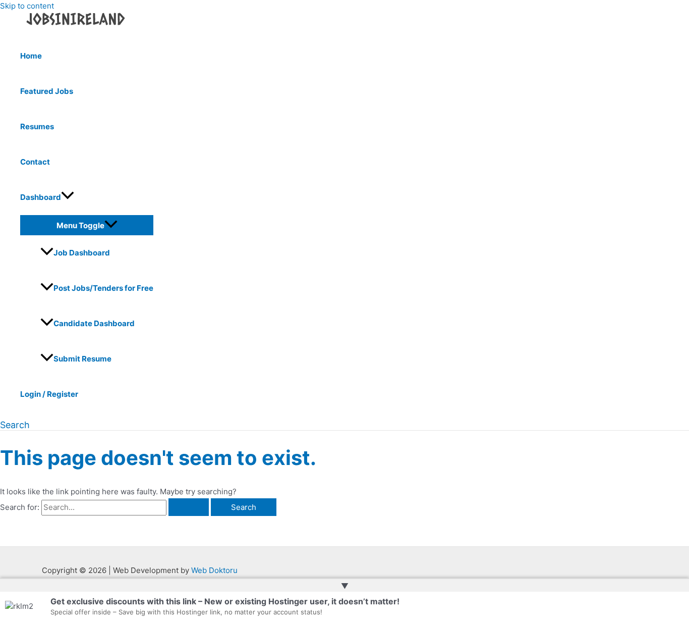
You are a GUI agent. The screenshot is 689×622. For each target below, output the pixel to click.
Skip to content (27, 6)
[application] (67, 197)
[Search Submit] (188, 507)
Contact (35, 162)
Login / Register (49, 394)
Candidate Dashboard (94, 323)
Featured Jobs (46, 91)
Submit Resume (82, 359)
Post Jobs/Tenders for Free (103, 288)
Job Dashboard (81, 252)
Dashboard (40, 197)
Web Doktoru (214, 570)
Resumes (37, 126)
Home (31, 56)
